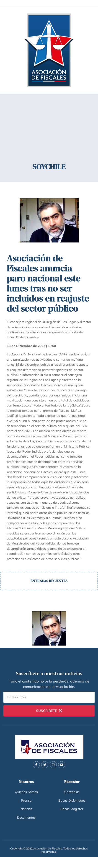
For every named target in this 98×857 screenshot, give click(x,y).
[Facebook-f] (36, 764)
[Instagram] (53, 764)
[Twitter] (44, 764)
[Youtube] (61, 764)
